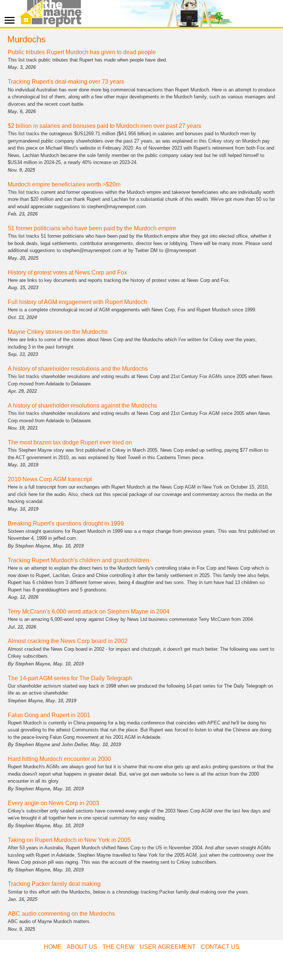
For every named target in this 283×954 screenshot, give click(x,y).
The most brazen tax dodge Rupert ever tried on (70, 442)
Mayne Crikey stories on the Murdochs (58, 332)
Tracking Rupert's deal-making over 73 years (66, 81)
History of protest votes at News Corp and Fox (67, 272)
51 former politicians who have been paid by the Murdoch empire (92, 228)
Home (53, 947)
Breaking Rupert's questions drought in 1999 (66, 523)
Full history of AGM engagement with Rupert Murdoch (77, 302)
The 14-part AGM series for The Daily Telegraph (70, 678)
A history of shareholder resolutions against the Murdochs (82, 405)
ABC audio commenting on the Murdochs (61, 914)
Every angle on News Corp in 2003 (53, 803)
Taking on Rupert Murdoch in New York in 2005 (69, 840)
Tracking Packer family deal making (54, 884)
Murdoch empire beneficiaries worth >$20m (64, 184)
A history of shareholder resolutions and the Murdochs (78, 369)
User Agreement (168, 947)
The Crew (118, 947)
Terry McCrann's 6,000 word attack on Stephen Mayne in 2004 (89, 611)
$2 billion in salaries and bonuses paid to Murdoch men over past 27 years (104, 126)
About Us (82, 947)
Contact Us (220, 947)
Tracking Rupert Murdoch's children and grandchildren (78, 560)
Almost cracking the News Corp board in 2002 (67, 641)
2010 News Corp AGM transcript (50, 479)
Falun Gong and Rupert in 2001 (49, 715)
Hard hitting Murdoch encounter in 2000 (59, 759)
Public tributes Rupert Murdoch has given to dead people (82, 52)
